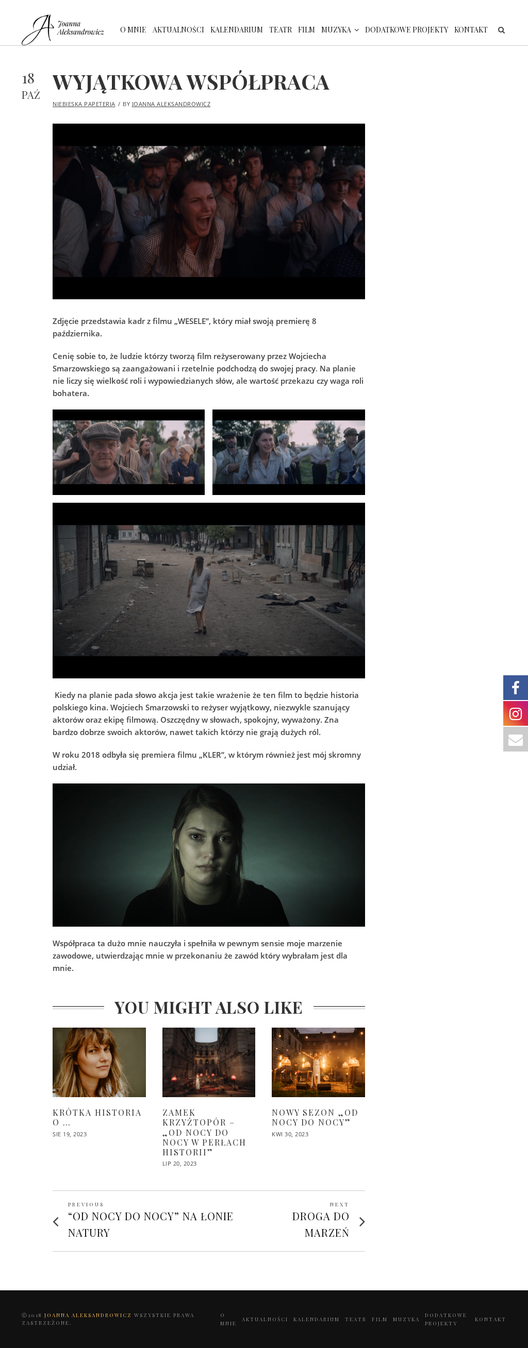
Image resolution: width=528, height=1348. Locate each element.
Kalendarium (236, 30)
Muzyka (336, 30)
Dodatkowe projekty (406, 30)
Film (306, 30)
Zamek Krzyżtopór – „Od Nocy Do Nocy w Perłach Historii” (204, 1132)
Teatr (280, 30)
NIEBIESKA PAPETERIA (84, 104)
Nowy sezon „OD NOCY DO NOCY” (315, 1117)
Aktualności (178, 30)
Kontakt (471, 30)
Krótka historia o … (97, 1117)
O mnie (133, 30)
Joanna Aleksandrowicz (171, 104)
